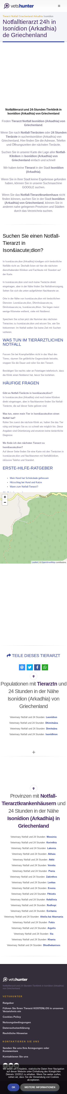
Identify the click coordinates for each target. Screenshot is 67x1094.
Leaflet (35, 562)
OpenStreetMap (48, 562)
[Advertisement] (33, 76)
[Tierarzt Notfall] (19, 6)
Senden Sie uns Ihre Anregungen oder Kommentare (26, 1049)
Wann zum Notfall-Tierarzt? (24, 486)
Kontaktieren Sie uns (15, 1056)
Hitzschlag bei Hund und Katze (26, 482)
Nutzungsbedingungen (17, 1022)
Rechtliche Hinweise (15, 1033)
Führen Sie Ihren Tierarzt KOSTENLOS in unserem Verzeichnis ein (33, 1010)
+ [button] (5, 497)
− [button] (5, 502)
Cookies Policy (12, 1016)
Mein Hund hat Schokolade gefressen (29, 478)
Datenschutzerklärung (16, 1027)
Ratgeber (8, 1002)
